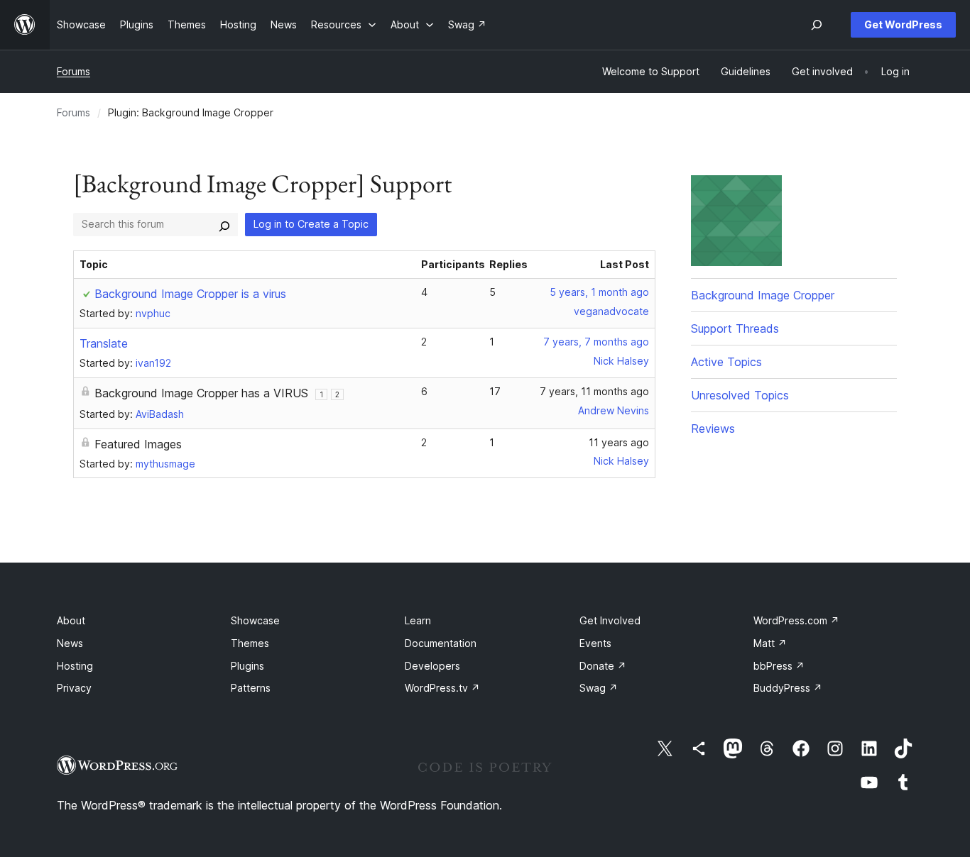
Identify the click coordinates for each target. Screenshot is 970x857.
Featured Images (138, 444)
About (71, 620)
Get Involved (610, 620)
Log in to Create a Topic (311, 224)
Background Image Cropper (762, 295)
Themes (250, 643)
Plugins (247, 666)
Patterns (251, 688)
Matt (770, 643)
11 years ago (619, 442)
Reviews (713, 428)
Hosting (75, 666)
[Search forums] (224, 224)
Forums (73, 71)
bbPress (779, 666)
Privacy (74, 688)
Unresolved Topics (740, 395)
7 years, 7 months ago (596, 342)
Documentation (440, 643)
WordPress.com (796, 620)
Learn (418, 620)
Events (595, 643)
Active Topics (726, 362)
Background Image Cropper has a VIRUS (201, 393)
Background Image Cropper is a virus (190, 294)
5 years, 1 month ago (599, 292)
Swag (598, 688)
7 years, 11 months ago (594, 391)
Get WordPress (903, 24)
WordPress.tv (442, 688)
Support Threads (735, 328)
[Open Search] (817, 25)
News (70, 643)
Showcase (255, 620)
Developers (432, 666)
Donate (602, 666)
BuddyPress (787, 688)
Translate (104, 343)
